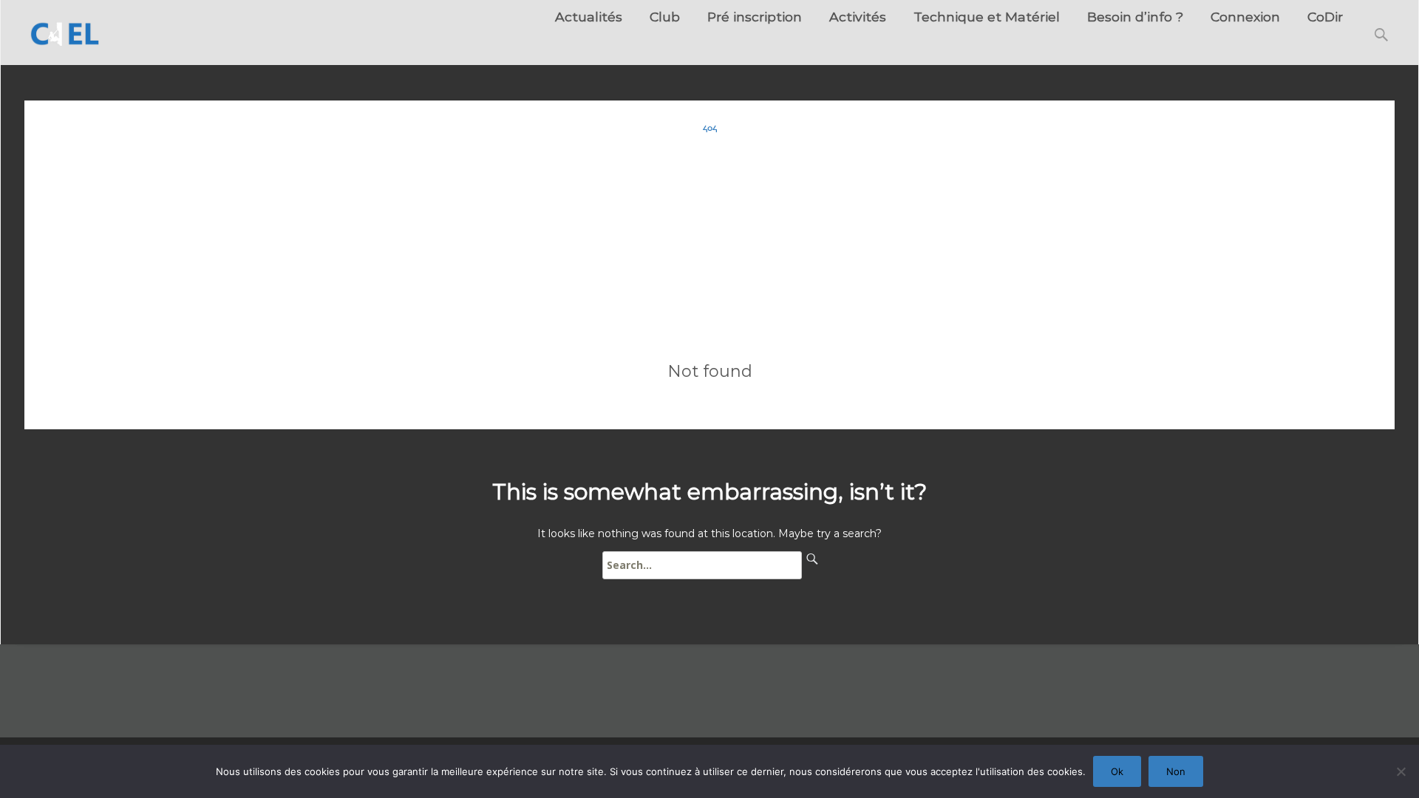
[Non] (1400, 771)
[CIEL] (59, 29)
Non (1175, 771)
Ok (1117, 771)
